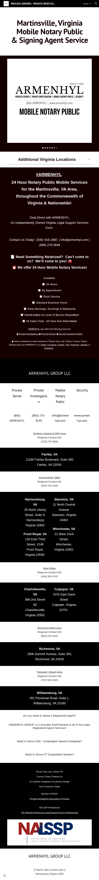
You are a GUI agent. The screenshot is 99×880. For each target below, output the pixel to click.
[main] (49, 31)
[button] (96, 4)
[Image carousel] (49, 104)
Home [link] (86, 3)
